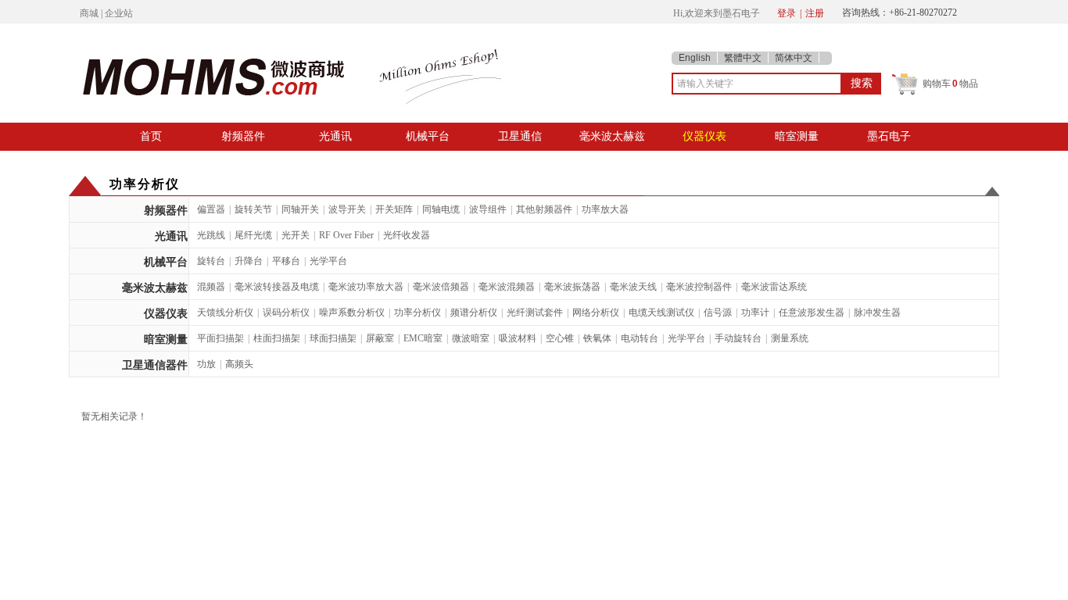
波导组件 (488, 209)
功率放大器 (605, 209)
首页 (151, 136)
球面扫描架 (333, 338)
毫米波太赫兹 (612, 136)
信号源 (718, 312)
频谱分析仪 (473, 312)
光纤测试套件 (535, 312)
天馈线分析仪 (225, 312)
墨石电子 (889, 136)
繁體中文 (743, 57)
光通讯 (335, 136)
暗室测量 (797, 136)
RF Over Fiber (346, 235)
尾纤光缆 (253, 235)
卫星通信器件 (155, 365)
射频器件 (243, 136)
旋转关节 (253, 209)
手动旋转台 (738, 338)
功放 (206, 364)
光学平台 (328, 260)
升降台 (249, 260)
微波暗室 (470, 338)
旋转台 (211, 260)
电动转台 (639, 338)
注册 (814, 13)
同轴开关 (300, 209)
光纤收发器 (406, 235)
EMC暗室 (423, 338)
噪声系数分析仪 (352, 312)
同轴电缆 (441, 209)
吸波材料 (517, 338)
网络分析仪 (595, 312)
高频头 (239, 364)
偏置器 (211, 209)
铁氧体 (597, 338)
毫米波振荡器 (572, 286)
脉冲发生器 (877, 312)
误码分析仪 (286, 312)
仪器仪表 (704, 136)
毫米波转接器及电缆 (277, 286)
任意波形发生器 (811, 312)
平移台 (286, 260)
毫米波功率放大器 (365, 286)
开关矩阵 (394, 209)
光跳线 (211, 235)
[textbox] (757, 84)
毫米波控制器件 (699, 286)
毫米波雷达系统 (774, 286)
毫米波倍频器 (441, 286)
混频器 (211, 286)
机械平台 (428, 136)
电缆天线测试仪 (661, 312)
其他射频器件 (544, 209)
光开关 (295, 235)
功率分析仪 (417, 312)
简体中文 (793, 57)
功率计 (755, 312)
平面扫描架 (220, 338)
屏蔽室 (380, 338)
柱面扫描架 (276, 338)
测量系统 (789, 338)
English (695, 57)
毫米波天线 (633, 286)
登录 (786, 13)
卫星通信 (520, 136)
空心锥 (560, 338)
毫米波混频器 (506, 286)
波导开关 (347, 209)
